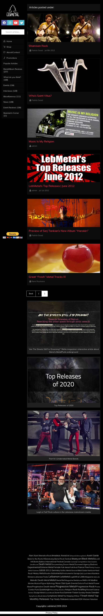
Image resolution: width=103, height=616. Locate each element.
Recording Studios (57, 590)
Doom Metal (68, 564)
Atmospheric (81, 556)
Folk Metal (65, 567)
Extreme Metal (46, 567)
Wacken (86, 599)
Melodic (97, 577)
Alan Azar (33, 555)
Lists (82, 576)
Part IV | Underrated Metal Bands (63, 459)
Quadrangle (44, 589)
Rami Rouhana (38, 281)
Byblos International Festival (51, 561)
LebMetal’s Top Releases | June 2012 (51, 186)
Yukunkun (94, 599)
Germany (56, 570)
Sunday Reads (85, 592)
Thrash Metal (87, 595)
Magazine (89, 577)
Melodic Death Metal (39, 580)
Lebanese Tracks (41, 577)
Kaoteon (95, 573)
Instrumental (57, 573)
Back (31, 294)
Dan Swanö (92, 562)
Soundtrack (49, 593)
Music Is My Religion (41, 141)
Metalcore (78, 580)
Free (87, 567)
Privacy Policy (51, 613)
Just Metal (88, 573)
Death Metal (45, 564)
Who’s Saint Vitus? (40, 95)
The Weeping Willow (71, 596)
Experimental (34, 567)
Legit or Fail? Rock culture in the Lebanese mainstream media (64, 512)
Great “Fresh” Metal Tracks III (47, 276)
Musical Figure (40, 583)
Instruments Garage (71, 573)
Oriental (74, 583)
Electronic (94, 564)
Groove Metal (76, 570)
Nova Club (60, 583)
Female (57, 567)
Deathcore (34, 564)
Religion (68, 589)
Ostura (81, 583)
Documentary (57, 564)
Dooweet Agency (82, 564)
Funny (91, 567)
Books (36, 561)
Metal (53, 580)
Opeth (67, 583)
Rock (75, 589)
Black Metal (88, 558)
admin (34, 146)
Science (96, 590)
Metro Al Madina (89, 580)
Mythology (51, 583)
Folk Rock (73, 567)
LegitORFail (74, 577)
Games (36, 570)
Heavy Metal (39, 573)
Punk (37, 590)
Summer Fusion (71, 592)
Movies (31, 583)
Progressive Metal (66, 586)
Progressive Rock (85, 586)
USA (80, 599)
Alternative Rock (44, 556)
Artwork (73, 556)
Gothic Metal (65, 570)
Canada (67, 562)
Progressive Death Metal (43, 586)
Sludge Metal (39, 592)
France (81, 567)
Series (30, 593)
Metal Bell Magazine (64, 580)
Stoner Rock (59, 592)
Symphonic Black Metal (38, 596)
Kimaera (31, 577)
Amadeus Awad (59, 555)
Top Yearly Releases (59, 599)
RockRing (82, 589)
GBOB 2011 (45, 570)
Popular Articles (10, 63)
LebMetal (65, 576)
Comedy (74, 562)
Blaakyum (76, 558)
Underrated (73, 599)
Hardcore (91, 570)
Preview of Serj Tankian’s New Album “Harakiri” (59, 230)
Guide (84, 570)
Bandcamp (49, 559)
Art (68, 556)
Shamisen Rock (38, 45)
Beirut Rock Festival (62, 559)
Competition (82, 562)
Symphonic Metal (55, 596)
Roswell (89, 590)
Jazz (82, 573)
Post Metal (88, 583)
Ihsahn (48, 573)
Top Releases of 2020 (63, 405)
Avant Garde (93, 555)
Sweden (95, 592)
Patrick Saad (37, 50)
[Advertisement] (12, 283)
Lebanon (54, 576)
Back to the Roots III (36, 559)
